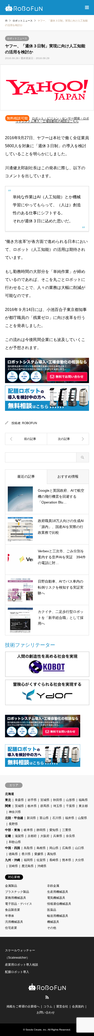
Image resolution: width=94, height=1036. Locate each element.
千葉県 (70, 806)
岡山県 (53, 848)
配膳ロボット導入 (17, 972)
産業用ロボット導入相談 (21, 964)
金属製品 (11, 886)
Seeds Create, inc (36, 1029)
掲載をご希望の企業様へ (23, 1006)
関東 (8, 806)
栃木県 (32, 806)
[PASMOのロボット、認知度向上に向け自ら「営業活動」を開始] (68, 439)
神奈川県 (15, 812)
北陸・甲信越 (14, 818)
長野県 (13, 824)
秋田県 (57, 800)
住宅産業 (11, 928)
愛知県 (53, 830)
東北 (8, 800)
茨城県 (19, 806)
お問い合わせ (46, 1012)
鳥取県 (28, 848)
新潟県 (31, 818)
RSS (47, 997)
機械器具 (53, 922)
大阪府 (44, 836)
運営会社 (62, 1006)
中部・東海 (12, 830)
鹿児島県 (28, 866)
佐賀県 (41, 860)
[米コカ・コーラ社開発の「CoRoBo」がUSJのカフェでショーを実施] (26, 439)
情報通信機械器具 (59, 904)
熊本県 (66, 860)
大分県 (79, 860)
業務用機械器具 (15, 898)
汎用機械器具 (14, 922)
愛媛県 (38, 854)
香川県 (26, 854)
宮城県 (44, 800)
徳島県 (13, 854)
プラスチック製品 (17, 892)
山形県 (70, 800)
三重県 (66, 830)
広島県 (66, 848)
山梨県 (82, 818)
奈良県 (70, 836)
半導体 (9, 916)
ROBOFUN (29, 423)
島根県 (41, 848)
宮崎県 (13, 866)
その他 (51, 928)
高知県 (51, 854)
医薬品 (51, 910)
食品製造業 (12, 910)
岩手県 (32, 800)
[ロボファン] (24, 7)
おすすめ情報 (67, 476)
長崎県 (53, 860)
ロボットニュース (17, 38)
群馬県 (44, 806)
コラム (47, 1006)
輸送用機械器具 (57, 916)
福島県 (83, 800)
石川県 (56, 818)
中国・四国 (12, 848)
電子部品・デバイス (18, 904)
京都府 (32, 836)
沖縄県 (41, 866)
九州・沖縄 (12, 860)
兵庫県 (57, 836)
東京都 (83, 806)
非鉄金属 (53, 886)
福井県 (69, 818)
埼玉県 (57, 806)
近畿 (8, 836)
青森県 (19, 800)
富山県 (44, 818)
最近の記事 (26, 476)
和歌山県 (15, 842)
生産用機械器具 (57, 892)
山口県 (79, 848)
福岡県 (28, 860)
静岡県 (41, 830)
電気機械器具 (56, 898)
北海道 (9, 794)
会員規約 (78, 1006)
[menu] (86, 7)
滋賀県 (19, 836)
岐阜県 (28, 830)
